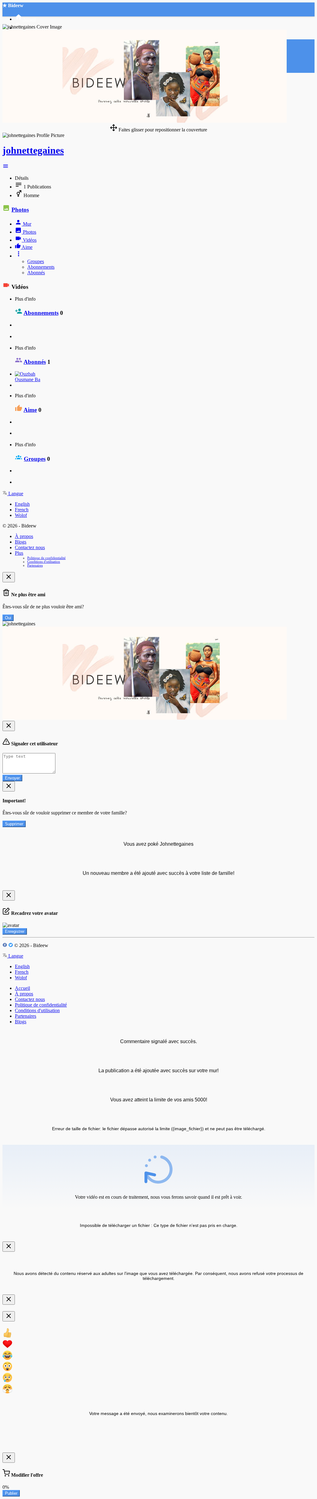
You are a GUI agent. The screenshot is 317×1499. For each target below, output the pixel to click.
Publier (11, 1493)
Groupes (35, 261)
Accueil (22, 988)
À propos (24, 536)
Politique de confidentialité (46, 558)
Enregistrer (14, 931)
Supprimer (14, 824)
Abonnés (36, 272)
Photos (20, 209)
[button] (5, 167)
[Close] (8, 577)
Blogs (20, 541)
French (21, 509)
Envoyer (12, 778)
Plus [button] (19, 553)
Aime (30, 410)
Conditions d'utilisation (43, 561)
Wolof (21, 515)
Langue (15, 493)
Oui (8, 617)
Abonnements (40, 267)
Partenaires (35, 565)
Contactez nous (30, 547)
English (22, 504)
